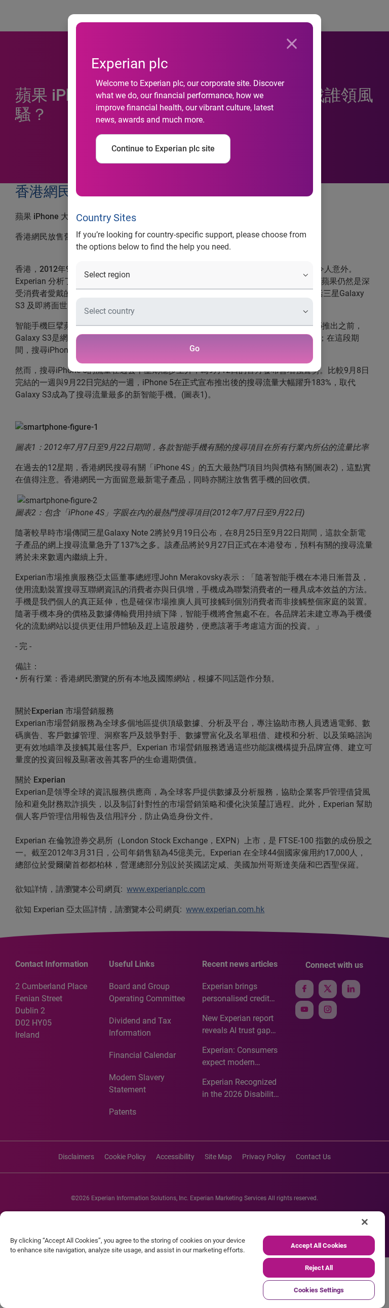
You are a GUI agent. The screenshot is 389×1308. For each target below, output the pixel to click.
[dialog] (194, 654)
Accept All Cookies (319, 1245)
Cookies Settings (319, 1290)
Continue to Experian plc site (163, 148)
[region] (192, 1259)
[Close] (292, 44)
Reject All (319, 1268)
